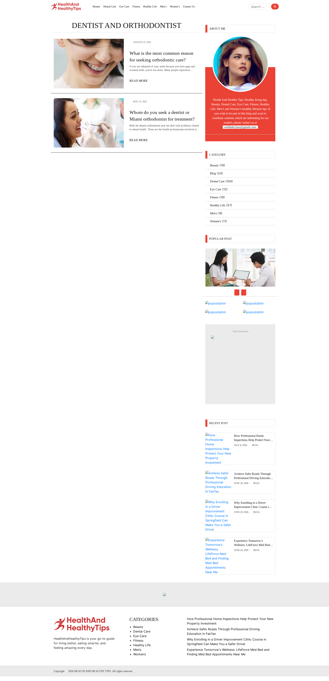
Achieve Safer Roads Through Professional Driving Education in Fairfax (253, 478)
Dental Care (109, 6)
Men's (213, 213)
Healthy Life (150, 6)
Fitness (136, 6)
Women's (215, 221)
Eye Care (124, 6)
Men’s (163, 6)
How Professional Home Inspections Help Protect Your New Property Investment (252, 440)
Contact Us (189, 6)
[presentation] (236, 292)
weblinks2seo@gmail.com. (240, 127)
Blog (213, 173)
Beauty (96, 6)
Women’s (175, 6)
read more (139, 80)
